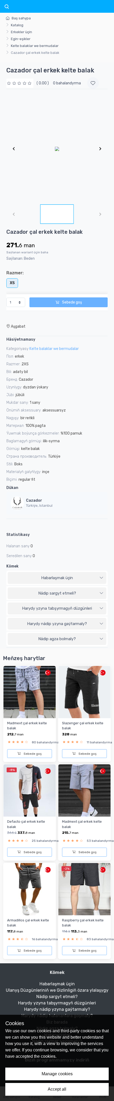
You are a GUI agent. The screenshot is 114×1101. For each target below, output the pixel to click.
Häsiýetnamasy (20, 339)
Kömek (12, 566)
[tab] (57, 578)
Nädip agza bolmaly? (57, 638)
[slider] (19, 83)
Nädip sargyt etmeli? (57, 593)
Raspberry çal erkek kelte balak (83, 922)
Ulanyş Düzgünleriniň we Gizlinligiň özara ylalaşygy (57, 990)
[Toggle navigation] (6, 7)
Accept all (57, 1089)
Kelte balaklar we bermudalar (35, 46)
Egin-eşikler (20, 39)
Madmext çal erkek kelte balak (27, 725)
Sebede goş (71, 302)
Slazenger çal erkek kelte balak (82, 725)
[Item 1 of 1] (57, 149)
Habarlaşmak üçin (57, 577)
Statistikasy (18, 534)
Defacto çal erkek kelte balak (26, 824)
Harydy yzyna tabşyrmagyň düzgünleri (57, 608)
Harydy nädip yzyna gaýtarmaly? (57, 623)
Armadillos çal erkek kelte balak (28, 922)
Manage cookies (57, 1074)
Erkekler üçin (21, 32)
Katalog (17, 25)
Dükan (12, 488)
